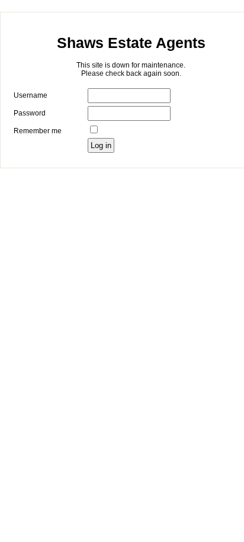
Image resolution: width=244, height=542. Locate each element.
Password (30, 113)
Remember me (38, 131)
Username (30, 95)
